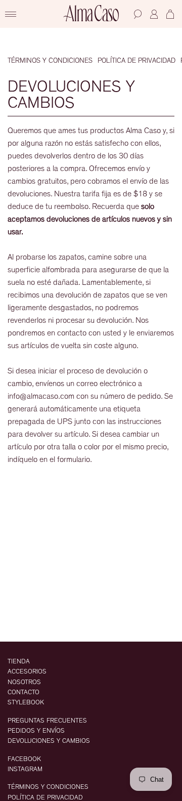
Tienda (19, 661)
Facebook (24, 759)
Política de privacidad (136, 60)
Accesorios (27, 671)
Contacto (23, 692)
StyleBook (26, 702)
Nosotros (24, 682)
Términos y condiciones (50, 60)
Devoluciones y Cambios (49, 741)
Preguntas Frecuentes (47, 721)
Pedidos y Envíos (36, 731)
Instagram (25, 769)
